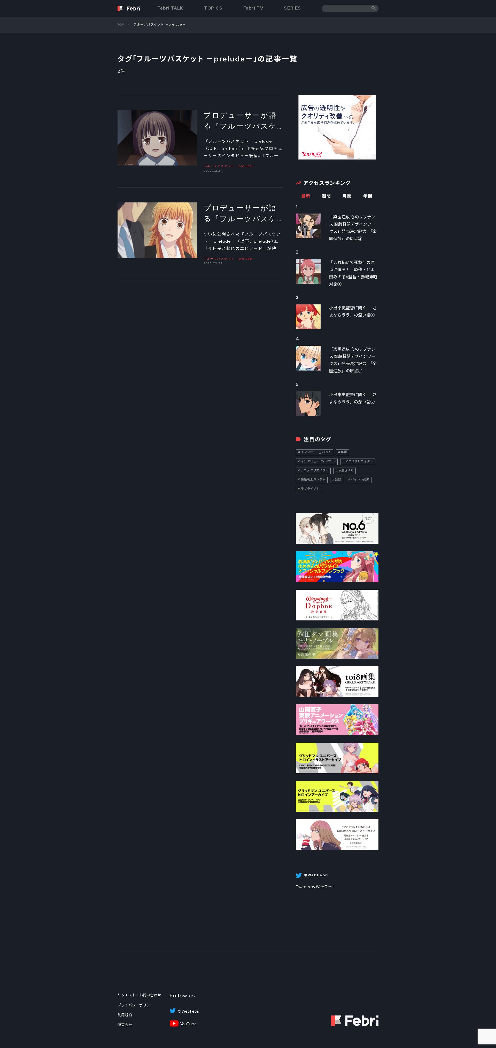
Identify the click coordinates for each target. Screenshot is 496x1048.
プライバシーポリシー (136, 1005)
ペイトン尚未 (360, 479)
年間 (367, 196)
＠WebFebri (188, 1011)
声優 (344, 452)
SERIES (292, 8)
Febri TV (253, 8)
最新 (305, 196)
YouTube (188, 1024)
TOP (121, 24)
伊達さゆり (346, 470)
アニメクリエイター (359, 461)
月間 (347, 196)
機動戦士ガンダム (313, 479)
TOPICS (213, 8)
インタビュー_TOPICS (316, 452)
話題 (338, 479)
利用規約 (125, 1015)
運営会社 (125, 1024)
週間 (326, 196)
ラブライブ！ (310, 489)
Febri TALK (170, 8)
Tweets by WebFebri (315, 886)
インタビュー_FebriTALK (318, 461)
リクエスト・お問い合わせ (139, 995)
